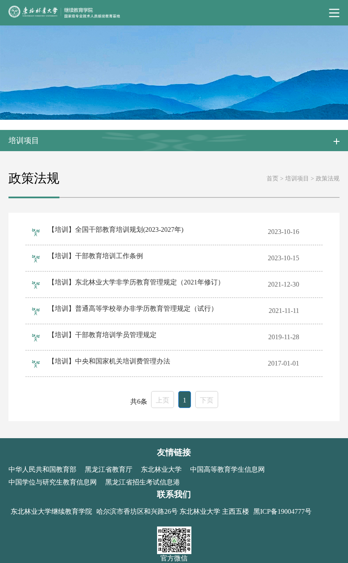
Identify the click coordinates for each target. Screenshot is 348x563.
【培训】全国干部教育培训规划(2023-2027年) (115, 229)
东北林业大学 (161, 469)
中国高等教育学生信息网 (227, 469)
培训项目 (297, 178)
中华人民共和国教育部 (42, 469)
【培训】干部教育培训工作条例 (95, 255)
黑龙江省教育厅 (108, 469)
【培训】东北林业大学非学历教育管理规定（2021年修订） (136, 282)
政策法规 (328, 178)
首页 (272, 178)
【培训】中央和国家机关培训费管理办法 (109, 361)
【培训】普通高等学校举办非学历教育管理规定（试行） (133, 308)
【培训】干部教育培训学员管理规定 (102, 334)
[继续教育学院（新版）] (174, 12)
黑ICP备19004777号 (282, 511)
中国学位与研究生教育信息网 (52, 482)
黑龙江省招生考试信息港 (142, 482)
